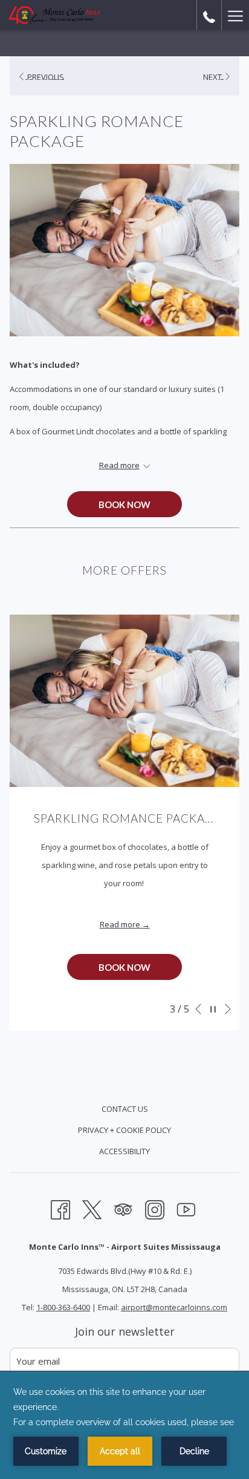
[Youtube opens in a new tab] (186, 1208)
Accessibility (124, 1151)
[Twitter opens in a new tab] (92, 1208)
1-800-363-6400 (63, 1307)
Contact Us (125, 1108)
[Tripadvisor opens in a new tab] (123, 1208)
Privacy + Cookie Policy (124, 1130)
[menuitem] (124, 1110)
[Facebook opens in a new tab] (60, 1208)
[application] (124, 1425)
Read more (120, 924)
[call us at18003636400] (209, 15)
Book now (124, 504)
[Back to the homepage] (55, 15)
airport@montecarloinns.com (174, 1307)
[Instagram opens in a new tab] (154, 1208)
